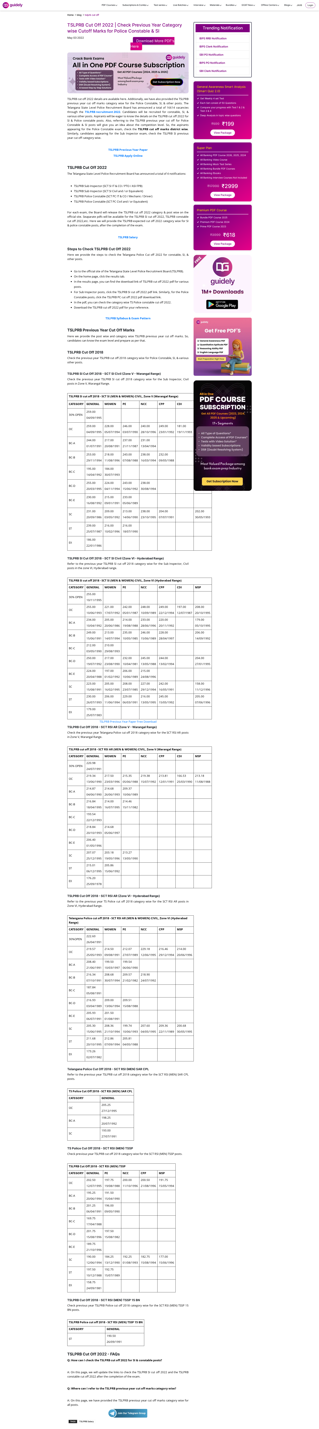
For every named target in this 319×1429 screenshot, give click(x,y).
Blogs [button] (287, 5)
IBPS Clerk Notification (213, 46)
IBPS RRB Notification (213, 38)
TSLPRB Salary (86, 1421)
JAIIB (299, 5)
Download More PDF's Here (152, 43)
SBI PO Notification (211, 54)
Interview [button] (198, 5)
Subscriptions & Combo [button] (134, 5)
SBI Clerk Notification (212, 71)
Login (310, 5)
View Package (222, 132)
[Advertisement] (252, 535)
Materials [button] (214, 5)
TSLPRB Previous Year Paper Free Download (128, 721)
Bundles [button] (230, 5)
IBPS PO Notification (212, 62)
